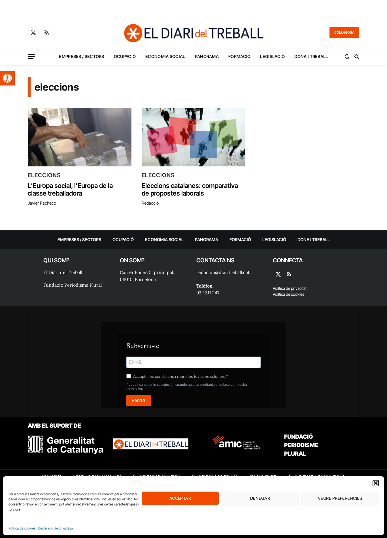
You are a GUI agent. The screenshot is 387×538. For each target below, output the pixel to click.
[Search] (356, 56)
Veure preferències (340, 498)
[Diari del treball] (193, 32)
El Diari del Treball (62, 272)
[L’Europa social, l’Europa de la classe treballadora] (79, 137)
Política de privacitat (290, 288)
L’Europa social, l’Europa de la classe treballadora (70, 190)
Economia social (165, 56)
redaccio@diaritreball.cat (223, 272)
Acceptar (180, 498)
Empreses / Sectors (81, 56)
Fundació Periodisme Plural (72, 285)
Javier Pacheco (42, 203)
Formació (239, 56)
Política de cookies (21, 528)
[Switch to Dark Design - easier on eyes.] (347, 56)
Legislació (272, 56)
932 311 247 (207, 292)
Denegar (260, 498)
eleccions (44, 175)
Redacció (150, 203)
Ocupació (125, 56)
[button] (7, 78)
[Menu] (31, 56)
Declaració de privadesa (55, 528)
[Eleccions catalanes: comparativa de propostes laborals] (193, 137)
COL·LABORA (344, 32)
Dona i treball (311, 56)
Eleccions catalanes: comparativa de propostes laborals (190, 190)
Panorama (207, 56)
